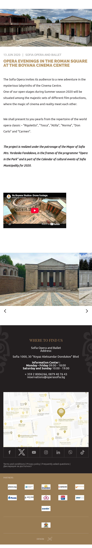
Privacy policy (33, 464)
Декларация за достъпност (17, 466)
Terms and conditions (14, 464)
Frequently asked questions (55, 464)
